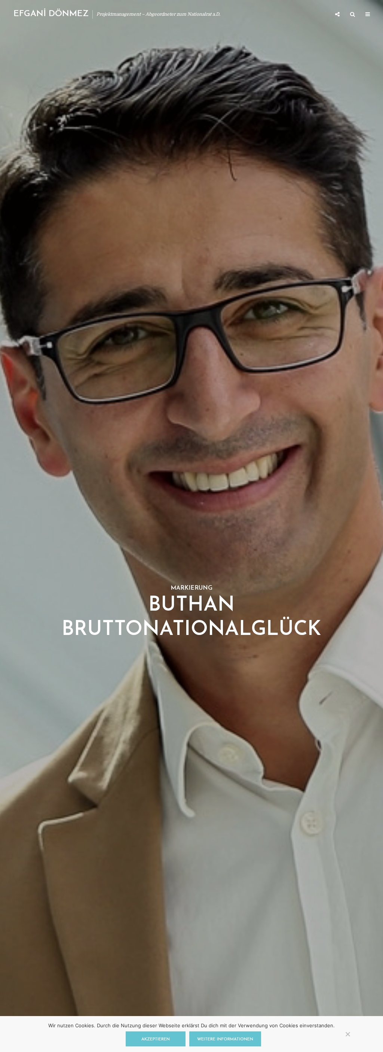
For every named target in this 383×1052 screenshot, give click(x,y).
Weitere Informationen (225, 1039)
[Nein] (347, 1034)
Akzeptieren (155, 1039)
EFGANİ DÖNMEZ (51, 14)
